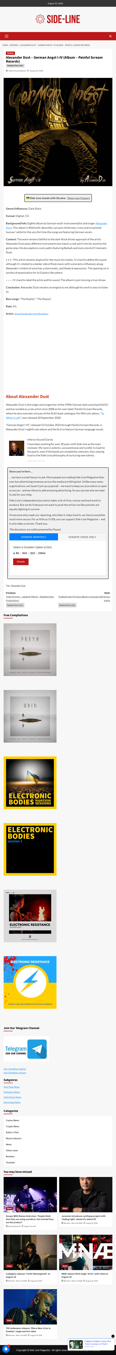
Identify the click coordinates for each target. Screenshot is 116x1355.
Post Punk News (12, 1087)
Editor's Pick (12, 1132)
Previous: (30, 596)
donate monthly (33, 537)
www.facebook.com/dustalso (31, 313)
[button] (7, 36)
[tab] (33, 536)
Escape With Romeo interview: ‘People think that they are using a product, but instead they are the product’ (30, 1219)
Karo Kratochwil (14, 1226)
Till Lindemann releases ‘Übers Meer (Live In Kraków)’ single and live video (28, 1330)
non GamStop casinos (15, 1068)
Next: (84, 596)
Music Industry (13, 1138)
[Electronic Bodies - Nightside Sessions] (30, 782)
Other (42, 553)
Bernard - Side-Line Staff (73, 1223)
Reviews (10, 53)
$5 (17, 553)
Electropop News (12, 1102)
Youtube (10, 1162)
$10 (24, 553)
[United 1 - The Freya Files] (30, 649)
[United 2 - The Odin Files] (30, 716)
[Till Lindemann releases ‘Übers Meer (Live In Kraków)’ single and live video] (30, 1306)
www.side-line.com (36, 460)
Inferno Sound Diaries (17, 71)
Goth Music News (12, 1097)
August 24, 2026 (30, 1226)
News (9, 1144)
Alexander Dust (18, 585)
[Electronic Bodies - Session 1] (30, 849)
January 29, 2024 (36, 71)
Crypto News (12, 1126)
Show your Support (78, 198)
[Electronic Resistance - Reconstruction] (30, 916)
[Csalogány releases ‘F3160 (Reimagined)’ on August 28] (30, 1252)
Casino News (12, 1120)
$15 (32, 553)
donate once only (82, 537)
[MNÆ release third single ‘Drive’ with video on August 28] (86, 1252)
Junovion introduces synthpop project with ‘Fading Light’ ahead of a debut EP (83, 1218)
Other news (12, 1150)
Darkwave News (12, 1092)
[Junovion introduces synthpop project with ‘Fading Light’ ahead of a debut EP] (86, 1194)
